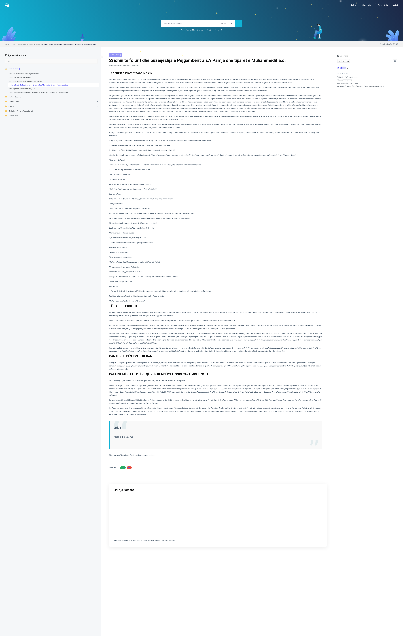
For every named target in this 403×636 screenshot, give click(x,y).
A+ (348, 61)
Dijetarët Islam (13, 116)
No (129, 468)
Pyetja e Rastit (383, 5)
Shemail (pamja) (14, 69)
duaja (218, 30)
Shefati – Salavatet (15, 97)
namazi (201, 30)
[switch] (343, 67)
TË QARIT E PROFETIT (344, 80)
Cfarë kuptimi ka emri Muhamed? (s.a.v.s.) (22, 88)
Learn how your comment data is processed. (159, 540)
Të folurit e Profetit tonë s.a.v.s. (347, 77)
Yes (123, 468)
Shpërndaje (344, 56)
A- (339, 61)
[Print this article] (395, 61)
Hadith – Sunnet (14, 101)
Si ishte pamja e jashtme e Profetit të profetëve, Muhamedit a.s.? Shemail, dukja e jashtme (39, 92)
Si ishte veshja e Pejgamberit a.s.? (20, 77)
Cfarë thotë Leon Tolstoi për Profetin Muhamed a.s (25, 81)
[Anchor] (154, 73)
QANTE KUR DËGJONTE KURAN (347, 83)
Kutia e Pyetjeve (367, 5)
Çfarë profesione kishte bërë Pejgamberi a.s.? (24, 73)
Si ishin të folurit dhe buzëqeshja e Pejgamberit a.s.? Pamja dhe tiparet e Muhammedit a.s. (38, 85)
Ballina (353, 5)
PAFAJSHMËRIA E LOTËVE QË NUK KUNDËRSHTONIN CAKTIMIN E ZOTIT (361, 86)
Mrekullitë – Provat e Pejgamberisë (21, 111)
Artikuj (395, 5)
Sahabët (11, 106)
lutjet (210, 30)
